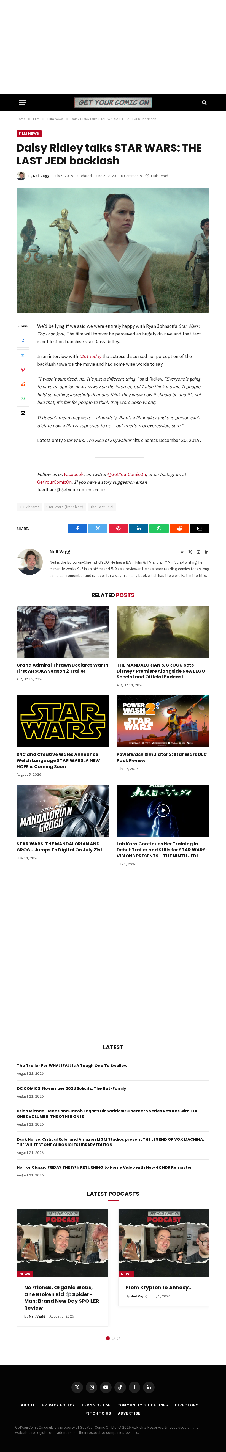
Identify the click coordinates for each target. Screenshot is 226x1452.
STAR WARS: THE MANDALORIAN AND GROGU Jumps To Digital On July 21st (60, 847)
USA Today (90, 356)
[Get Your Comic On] (113, 102)
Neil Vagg (41, 176)
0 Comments (131, 176)
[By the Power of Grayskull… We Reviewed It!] (62, 1243)
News (25, 1274)
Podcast (130, 1274)
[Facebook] (23, 341)
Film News (29, 133)
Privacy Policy (58, 1405)
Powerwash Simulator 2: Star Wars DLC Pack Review (162, 758)
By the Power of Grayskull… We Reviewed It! (59, 1290)
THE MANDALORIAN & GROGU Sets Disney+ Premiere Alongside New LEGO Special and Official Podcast (161, 671)
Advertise (129, 1413)
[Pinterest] (23, 370)
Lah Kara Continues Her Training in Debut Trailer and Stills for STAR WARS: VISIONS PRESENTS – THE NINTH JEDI (162, 850)
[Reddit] (23, 384)
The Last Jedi (102, 507)
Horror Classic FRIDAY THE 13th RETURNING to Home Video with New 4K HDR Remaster (104, 1167)
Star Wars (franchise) (64, 507)
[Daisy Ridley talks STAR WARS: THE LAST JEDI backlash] (113, 250)
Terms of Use (96, 1405)
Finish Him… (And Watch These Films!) (157, 1290)
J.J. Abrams (29, 507)
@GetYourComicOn (126, 474)
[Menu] (22, 102)
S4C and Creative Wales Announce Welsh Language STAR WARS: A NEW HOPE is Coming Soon (58, 760)
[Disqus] (113, 954)
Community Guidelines (142, 1405)
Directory (186, 1405)
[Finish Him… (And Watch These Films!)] (164, 1243)
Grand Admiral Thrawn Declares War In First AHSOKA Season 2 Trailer (62, 668)
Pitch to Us (98, 1413)
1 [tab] (108, 1338)
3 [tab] (118, 1338)
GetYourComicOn (54, 482)
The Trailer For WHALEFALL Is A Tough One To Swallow (72, 1065)
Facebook (74, 474)
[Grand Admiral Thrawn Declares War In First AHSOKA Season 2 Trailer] (63, 632)
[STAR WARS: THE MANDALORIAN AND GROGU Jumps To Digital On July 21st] (63, 811)
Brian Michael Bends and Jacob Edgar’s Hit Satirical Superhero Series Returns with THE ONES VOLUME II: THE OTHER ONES (107, 1113)
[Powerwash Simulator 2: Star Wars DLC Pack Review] (163, 721)
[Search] (204, 102)
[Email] (23, 412)
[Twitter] (23, 355)
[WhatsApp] (23, 398)
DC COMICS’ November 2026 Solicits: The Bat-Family (71, 1088)
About (28, 1405)
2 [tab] (113, 1338)
